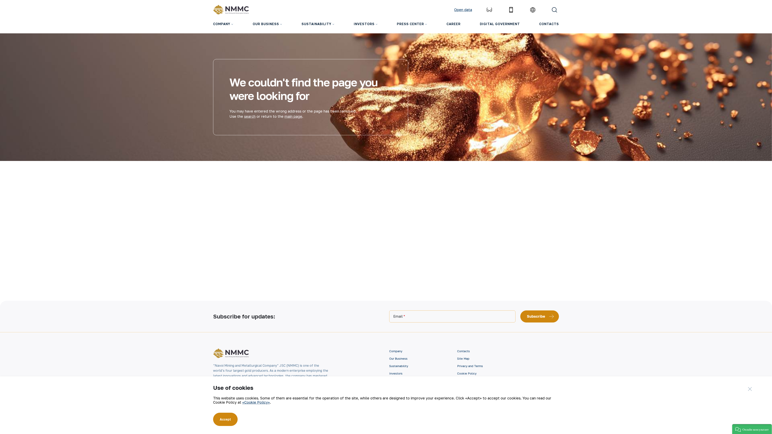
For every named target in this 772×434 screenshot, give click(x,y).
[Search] (554, 9)
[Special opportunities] (489, 9)
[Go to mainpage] (232, 10)
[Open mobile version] (511, 9)
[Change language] (532, 9)
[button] (752, 429)
